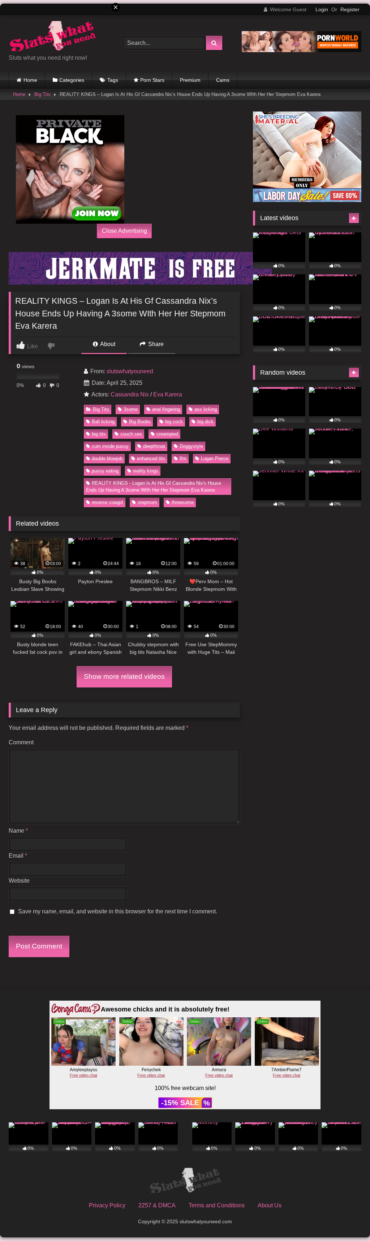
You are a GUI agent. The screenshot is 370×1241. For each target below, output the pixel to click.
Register (350, 9)
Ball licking (103, 421)
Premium (190, 80)
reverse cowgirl (107, 502)
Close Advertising (124, 231)
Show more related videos (124, 676)
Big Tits (101, 409)
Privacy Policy (107, 1205)
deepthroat (154, 446)
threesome (183, 502)
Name (18, 831)
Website (19, 881)
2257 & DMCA (157, 1205)
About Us (269, 1205)
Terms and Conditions (217, 1205)
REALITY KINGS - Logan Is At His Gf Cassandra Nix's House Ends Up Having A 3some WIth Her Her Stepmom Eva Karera (153, 486)
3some (131, 409)
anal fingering (166, 409)
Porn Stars (152, 80)
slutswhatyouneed (130, 371)
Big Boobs (140, 421)
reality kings (145, 471)
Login (321, 9)
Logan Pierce (214, 458)
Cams (222, 80)
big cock (174, 421)
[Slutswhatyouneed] (185, 1181)
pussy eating (105, 471)
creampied (167, 434)
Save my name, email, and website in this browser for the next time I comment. (117, 911)
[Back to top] (348, 1219)
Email (18, 856)
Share (155, 344)
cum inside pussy (110, 446)
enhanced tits (151, 458)
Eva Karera (167, 394)
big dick (205, 421)
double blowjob (107, 458)
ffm (183, 458)
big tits (99, 434)
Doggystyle (191, 446)
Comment (21, 742)
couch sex (131, 434)
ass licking (205, 409)
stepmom (147, 502)
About (107, 344)
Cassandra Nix (130, 394)
